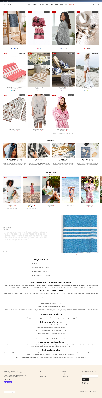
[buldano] (7, 4)
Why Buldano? (35, 263)
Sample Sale (71, 4)
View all (51, 174)
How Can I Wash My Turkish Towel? (40, 271)
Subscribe (85, 379)
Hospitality (63, 374)
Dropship (63, 373)
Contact (41, 373)
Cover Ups (56, 4)
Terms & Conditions (43, 376)
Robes (52, 4)
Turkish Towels (34, 4)
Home (29, 4)
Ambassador (64, 371)
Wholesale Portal (65, 376)
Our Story (41, 371)
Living (66, 4)
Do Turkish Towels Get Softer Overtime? (41, 275)
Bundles (47, 4)
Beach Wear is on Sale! (51, 173)
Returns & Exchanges (44, 374)
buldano (7, 394)
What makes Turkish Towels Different (40, 267)
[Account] (93, 4)
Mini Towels (42, 4)
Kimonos (61, 4)
